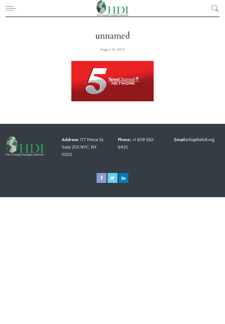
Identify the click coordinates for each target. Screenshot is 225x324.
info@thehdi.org (200, 139)
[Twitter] (112, 178)
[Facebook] (101, 178)
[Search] (214, 8)
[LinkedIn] (123, 178)
